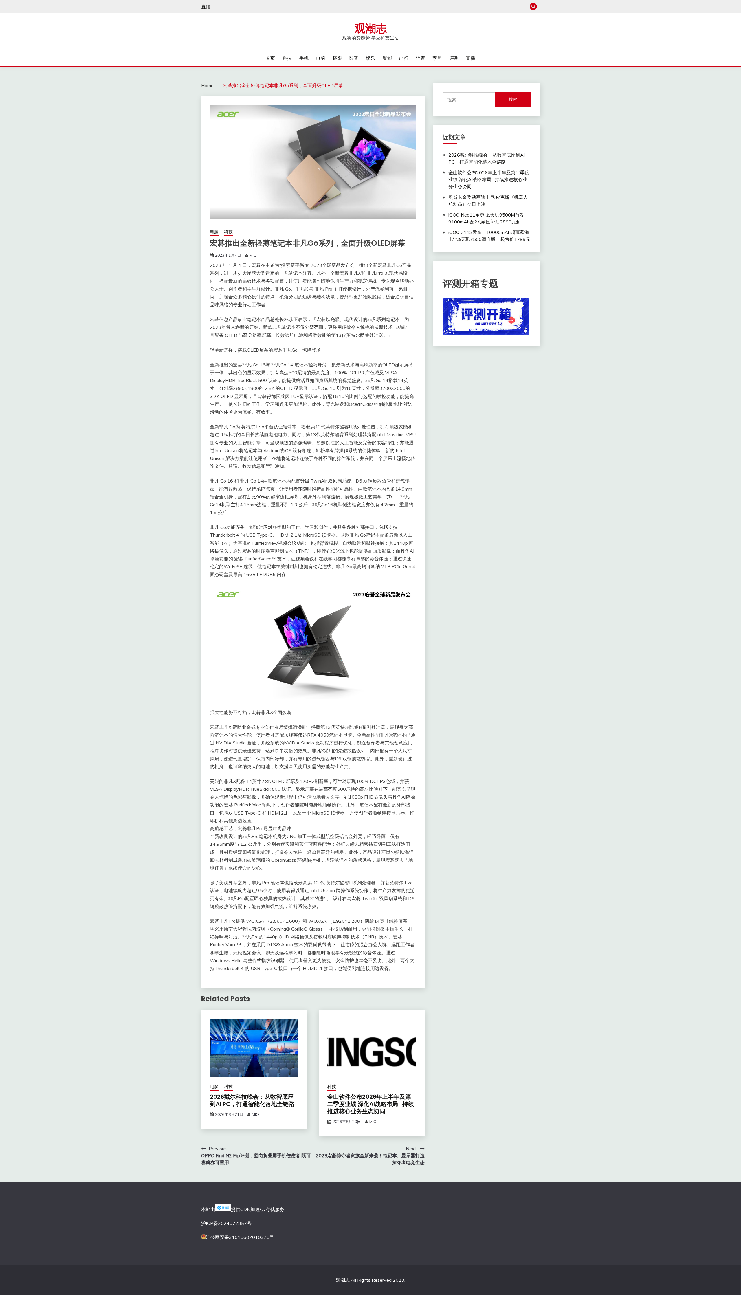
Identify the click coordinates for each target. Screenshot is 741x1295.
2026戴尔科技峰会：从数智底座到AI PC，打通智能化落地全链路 (252, 1100)
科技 (287, 58)
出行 (403, 58)
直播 (205, 7)
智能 (387, 58)
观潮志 (371, 28)
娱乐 (370, 58)
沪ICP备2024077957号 (226, 1223)
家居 (437, 58)
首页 (270, 58)
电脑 (320, 58)
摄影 (337, 58)
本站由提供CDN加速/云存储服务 (242, 1209)
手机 (304, 58)
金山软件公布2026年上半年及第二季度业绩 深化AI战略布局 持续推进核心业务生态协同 (370, 1104)
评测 (453, 58)
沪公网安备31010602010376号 (240, 1237)
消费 (420, 58)
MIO (253, 255)
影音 (353, 58)
